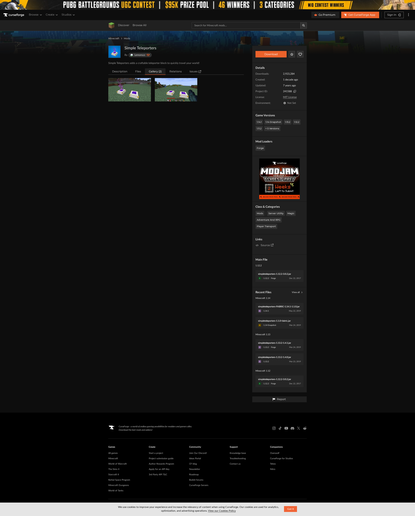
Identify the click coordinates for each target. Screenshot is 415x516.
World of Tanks (115, 491)
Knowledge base (238, 453)
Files (138, 71)
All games (113, 453)
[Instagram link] (274, 428)
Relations (175, 71)
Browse (34, 14)
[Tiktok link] (280, 428)
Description (119, 71)
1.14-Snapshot (273, 122)
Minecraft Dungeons (118, 485)
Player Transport (266, 226)
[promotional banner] (207, 5)
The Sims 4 (113, 469)
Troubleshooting (238, 458)
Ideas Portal (195, 458)
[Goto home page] (14, 15)
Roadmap (194, 474)
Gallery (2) (155, 71)
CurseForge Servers (198, 485)
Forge (260, 148)
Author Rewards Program (161, 464)
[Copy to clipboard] (294, 91)
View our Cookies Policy (222, 511)
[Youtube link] (286, 428)
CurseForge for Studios (281, 458)
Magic (290, 213)
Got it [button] (290, 509)
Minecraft (113, 38)
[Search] (303, 25)
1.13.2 (287, 122)
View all (296, 292)
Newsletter (194, 469)
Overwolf (274, 453)
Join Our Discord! (198, 453)
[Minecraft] (111, 25)
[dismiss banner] (410, 5)
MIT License (290, 97)
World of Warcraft (117, 464)
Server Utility (276, 213)
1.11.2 (259, 128)
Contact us (235, 464)
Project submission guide (161, 458)
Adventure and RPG (268, 219)
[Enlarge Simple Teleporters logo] (114, 52)
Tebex (273, 464)
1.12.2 (296, 122)
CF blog (193, 464)
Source (265, 245)
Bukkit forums (196, 480)
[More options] (408, 15)
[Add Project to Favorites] (292, 54)
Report (281, 399)
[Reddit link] (305, 428)
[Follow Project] (300, 54)
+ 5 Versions (272, 128)
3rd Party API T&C (158, 474)
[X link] (299, 428)
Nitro (272, 469)
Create (50, 14)
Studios (66, 14)
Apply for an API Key (159, 469)
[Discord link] (292, 428)
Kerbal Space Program (119, 480)
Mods (127, 38)
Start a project (156, 453)
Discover (123, 25)
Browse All (139, 25)
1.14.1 (259, 122)
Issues (194, 71)
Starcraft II (113, 474)
